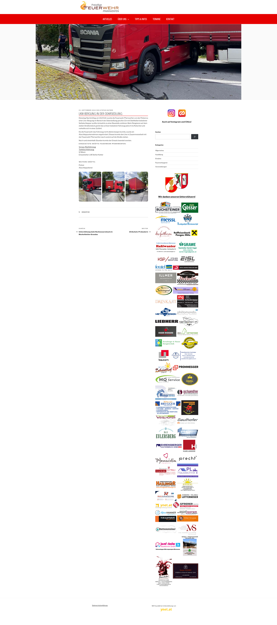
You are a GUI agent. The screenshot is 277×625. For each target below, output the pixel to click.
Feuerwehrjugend (161, 163)
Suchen (158, 132)
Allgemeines (159, 150)
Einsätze (86, 212)
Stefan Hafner (106, 110)
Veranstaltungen (161, 167)
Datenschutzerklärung (100, 605)
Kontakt (170, 19)
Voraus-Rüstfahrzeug (87, 147)
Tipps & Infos (141, 19)
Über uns (122, 19)
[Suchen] (194, 136)
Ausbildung (159, 154)
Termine (156, 19)
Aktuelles (107, 19)
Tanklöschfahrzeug (86, 150)
